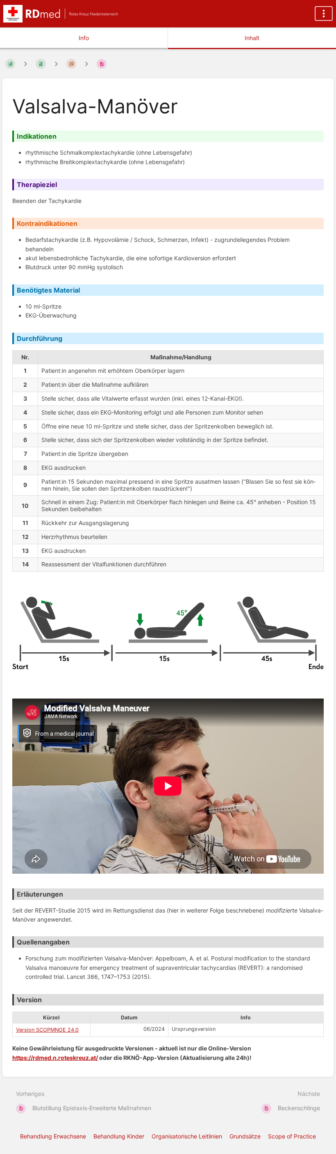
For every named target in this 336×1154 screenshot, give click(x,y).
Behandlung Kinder (118, 1136)
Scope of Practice (292, 1136)
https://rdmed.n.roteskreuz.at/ (55, 1057)
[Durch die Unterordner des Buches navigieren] (25, 63)
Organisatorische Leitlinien (187, 1136)
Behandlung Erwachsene (53, 1136)
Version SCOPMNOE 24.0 (47, 1030)
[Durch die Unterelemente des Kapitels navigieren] (56, 63)
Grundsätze (245, 1136)
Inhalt (252, 37)
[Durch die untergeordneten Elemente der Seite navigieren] (86, 63)
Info (84, 37)
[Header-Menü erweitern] (324, 13)
